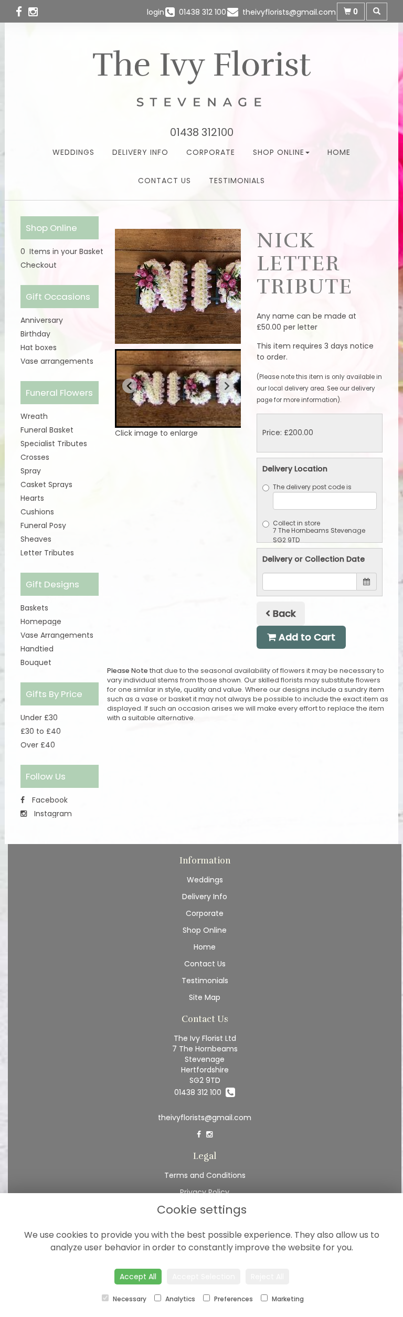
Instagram (52, 813)
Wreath (34, 416)
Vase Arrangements (56, 635)
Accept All (138, 1276)
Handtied (37, 649)
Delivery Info (140, 152)
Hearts (32, 498)
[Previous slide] (129, 385)
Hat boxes (38, 347)
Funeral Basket (46, 430)
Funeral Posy (43, 525)
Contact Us (164, 180)
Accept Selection (203, 1276)
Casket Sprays (46, 484)
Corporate (210, 152)
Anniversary (41, 320)
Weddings (73, 152)
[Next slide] (226, 385)
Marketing (287, 1298)
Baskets (34, 608)
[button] (186, 388)
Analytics (179, 1298)
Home (339, 152)
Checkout (38, 265)
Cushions (37, 512)
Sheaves (35, 539)
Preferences (233, 1298)
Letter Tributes (47, 552)
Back (283, 613)
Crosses (34, 457)
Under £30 (39, 717)
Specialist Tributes (53, 443)
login (155, 12)
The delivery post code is (312, 486)
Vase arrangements (56, 361)
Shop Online (278, 152)
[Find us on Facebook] (22, 11)
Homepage (40, 621)
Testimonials (237, 180)
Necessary (128, 1298)
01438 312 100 (200, 1092)
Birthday (35, 334)
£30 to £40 (40, 731)
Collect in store (296, 523)
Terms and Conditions (205, 1175)
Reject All (267, 1276)
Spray (30, 471)
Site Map (204, 997)
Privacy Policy (204, 1192)
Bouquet (35, 662)
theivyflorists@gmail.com (204, 1117)
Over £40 (37, 745)
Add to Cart (305, 637)
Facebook (49, 800)
